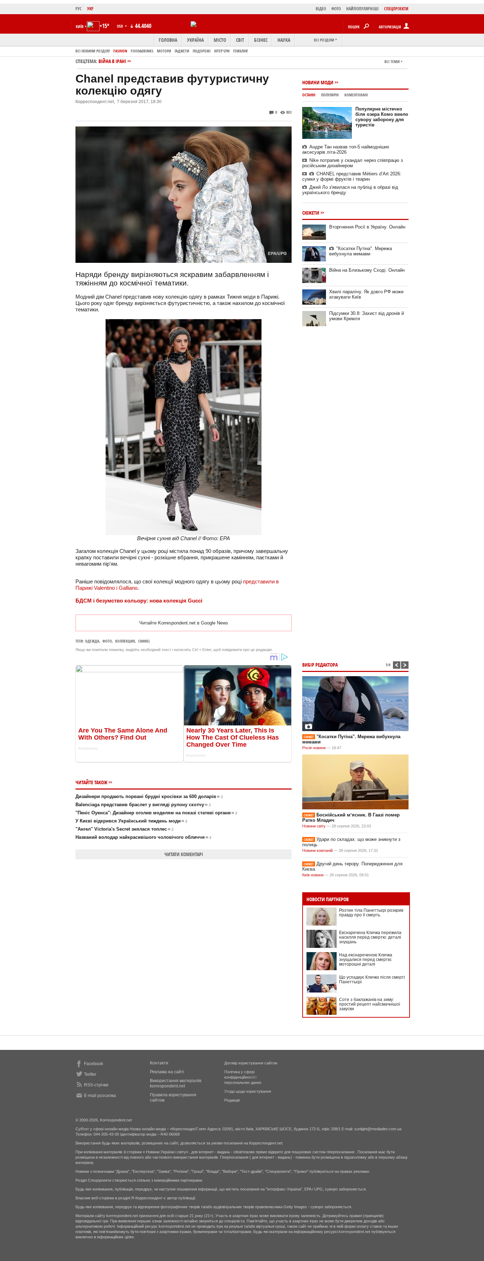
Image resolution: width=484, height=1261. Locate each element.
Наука (283, 39)
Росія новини (314, 748)
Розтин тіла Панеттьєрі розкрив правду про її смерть (371, 912)
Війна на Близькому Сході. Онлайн (367, 270)
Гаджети (182, 50)
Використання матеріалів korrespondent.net (175, 1083)
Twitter (90, 1074)
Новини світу (314, 826)
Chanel (144, 641)
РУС (78, 9)
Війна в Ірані (112, 61)
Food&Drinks (142, 50)
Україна (195, 39)
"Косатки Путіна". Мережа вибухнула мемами (360, 251)
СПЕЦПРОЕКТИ (396, 9)
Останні (308, 94)
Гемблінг (240, 50)
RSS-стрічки (96, 1084)
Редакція (232, 1100)
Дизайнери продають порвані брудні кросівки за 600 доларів (149, 796)
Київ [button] (80, 26)
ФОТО (336, 9)
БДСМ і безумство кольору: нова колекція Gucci (138, 601)
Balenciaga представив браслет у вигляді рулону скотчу (143, 804)
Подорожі (201, 50)
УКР (90, 9)
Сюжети (310, 212)
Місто (220, 39)
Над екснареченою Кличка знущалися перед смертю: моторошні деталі (365, 959)
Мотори (164, 50)
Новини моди (317, 82)
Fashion (120, 50)
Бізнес (261, 39)
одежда (92, 641)
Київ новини (312, 875)
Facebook (93, 1063)
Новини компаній (317, 850)
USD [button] (120, 26)
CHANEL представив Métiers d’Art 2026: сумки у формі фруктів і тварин (351, 176)
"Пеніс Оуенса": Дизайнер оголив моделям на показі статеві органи (156, 812)
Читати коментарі (183, 854)
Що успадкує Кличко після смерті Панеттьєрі (372, 979)
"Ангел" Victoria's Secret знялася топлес (124, 829)
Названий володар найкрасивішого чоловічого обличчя (143, 837)
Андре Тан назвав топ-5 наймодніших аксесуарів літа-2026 (345, 149)
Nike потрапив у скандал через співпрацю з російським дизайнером (352, 163)
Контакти (159, 1063)
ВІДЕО (321, 9)
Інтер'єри (222, 50)
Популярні (330, 94)
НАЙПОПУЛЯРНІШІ (362, 9)
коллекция (125, 641)
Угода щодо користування (247, 1091)
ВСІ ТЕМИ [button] (392, 61)
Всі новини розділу (92, 50)
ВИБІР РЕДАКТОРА (320, 664)
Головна (168, 39)
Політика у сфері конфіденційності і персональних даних (242, 1077)
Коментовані (356, 94)
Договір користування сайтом (250, 1063)
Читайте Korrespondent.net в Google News (183, 623)
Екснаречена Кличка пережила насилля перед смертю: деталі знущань (370, 937)
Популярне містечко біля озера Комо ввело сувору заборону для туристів (381, 117)
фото (107, 641)
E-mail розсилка (100, 1095)
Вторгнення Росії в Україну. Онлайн (367, 227)
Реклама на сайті (167, 1071)
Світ (240, 39)
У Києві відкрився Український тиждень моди (131, 821)
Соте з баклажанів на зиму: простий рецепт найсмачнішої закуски (369, 1004)
